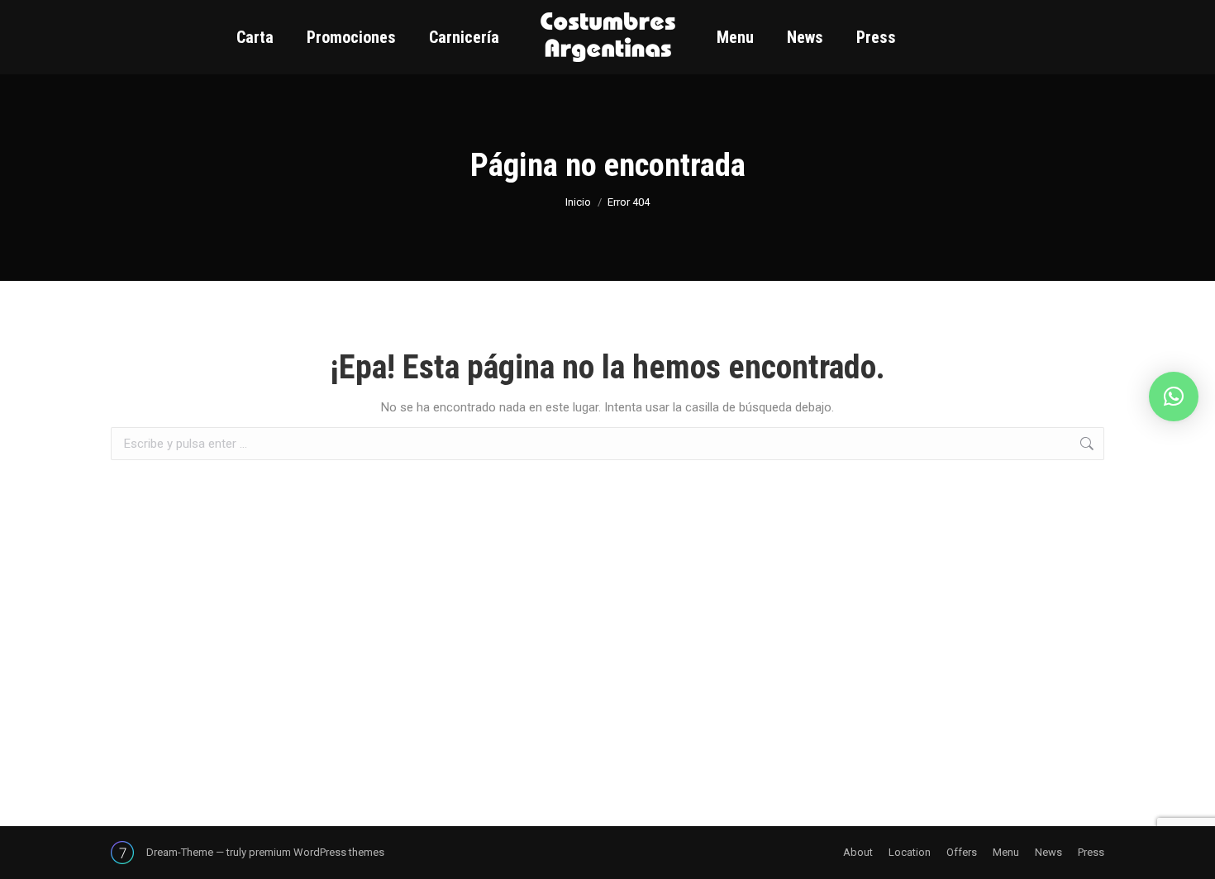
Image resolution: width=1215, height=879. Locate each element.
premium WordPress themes (316, 852)
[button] (1173, 396)
